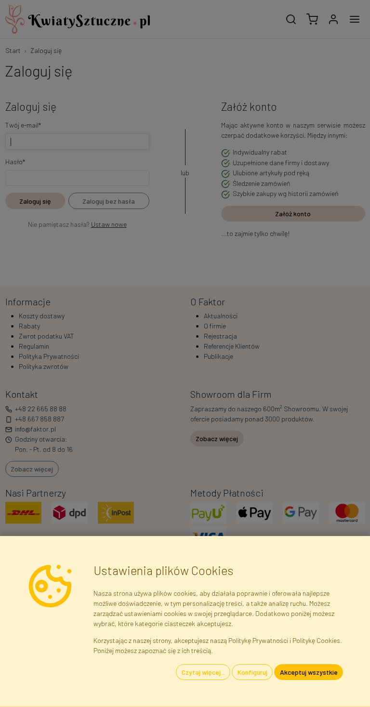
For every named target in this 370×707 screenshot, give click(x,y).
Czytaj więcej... (203, 672)
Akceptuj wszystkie (309, 672)
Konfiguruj (252, 672)
